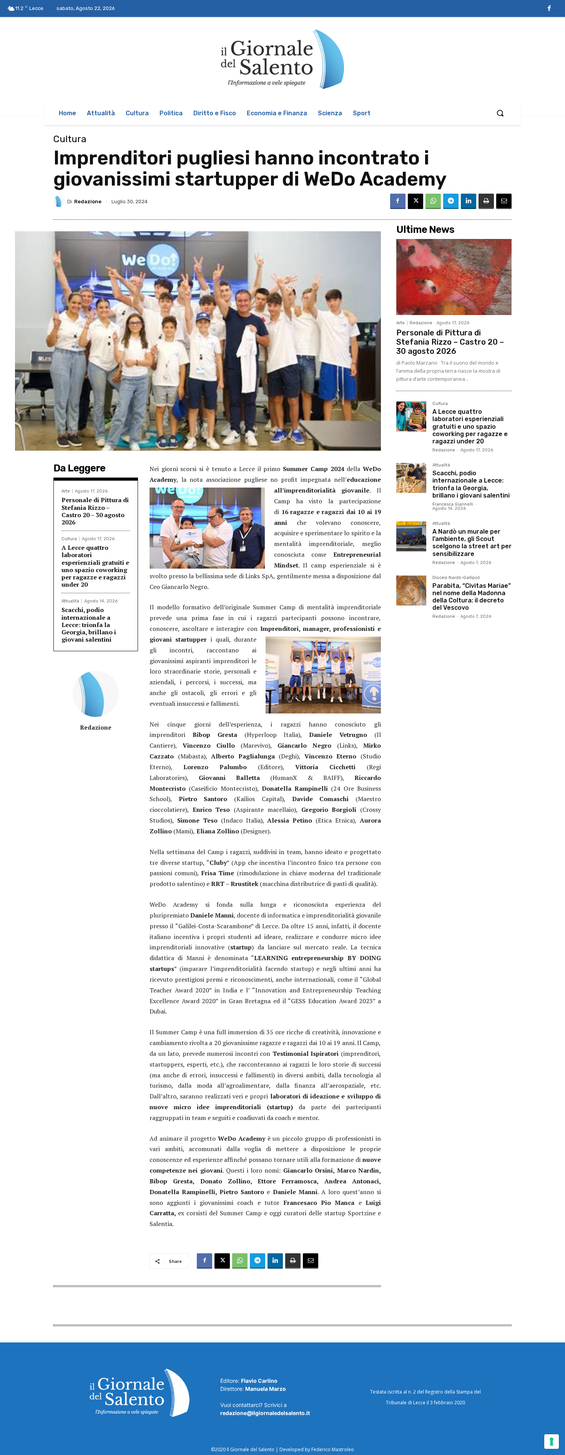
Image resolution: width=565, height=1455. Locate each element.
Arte (65, 491)
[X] (415, 201)
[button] (500, 112)
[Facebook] (549, 9)
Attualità (70, 601)
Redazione (87, 201)
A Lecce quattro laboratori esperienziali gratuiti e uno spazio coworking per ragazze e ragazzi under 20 (95, 566)
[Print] (486, 201)
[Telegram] (451, 201)
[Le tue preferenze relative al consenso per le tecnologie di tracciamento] (551, 1441)
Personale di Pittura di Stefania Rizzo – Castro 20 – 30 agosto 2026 (95, 511)
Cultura (69, 139)
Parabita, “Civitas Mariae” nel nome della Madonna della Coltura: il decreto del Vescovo (471, 597)
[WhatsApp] (433, 201)
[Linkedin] (468, 201)
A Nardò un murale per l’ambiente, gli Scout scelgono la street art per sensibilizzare (472, 542)
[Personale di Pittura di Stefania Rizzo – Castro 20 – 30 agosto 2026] (454, 277)
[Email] (504, 201)
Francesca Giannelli (452, 504)
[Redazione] (60, 201)
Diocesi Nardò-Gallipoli (456, 578)
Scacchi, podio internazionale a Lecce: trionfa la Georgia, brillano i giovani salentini (88, 625)
